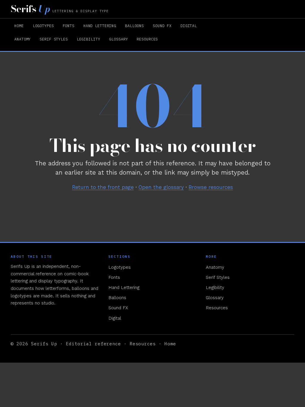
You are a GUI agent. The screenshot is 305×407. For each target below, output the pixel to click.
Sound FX (162, 25)
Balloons (134, 25)
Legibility (88, 39)
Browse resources (211, 187)
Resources (147, 39)
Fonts (68, 25)
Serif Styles (54, 39)
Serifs (60, 9)
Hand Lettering (99, 25)
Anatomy (22, 39)
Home (19, 25)
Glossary (118, 39)
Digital (188, 25)
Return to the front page (103, 187)
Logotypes (43, 25)
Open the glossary (161, 187)
